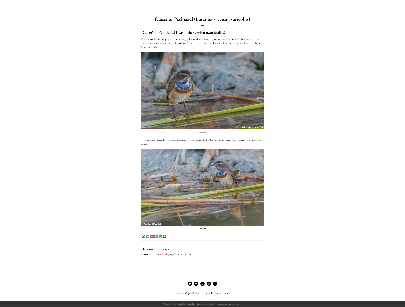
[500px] (209, 284)
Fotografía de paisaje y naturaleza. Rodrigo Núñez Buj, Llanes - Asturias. (13, 3)
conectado (163, 254)
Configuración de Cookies (228, 303)
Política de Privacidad (185, 303)
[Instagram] (202, 284)
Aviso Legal (168, 303)
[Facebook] (190, 284)
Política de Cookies (205, 303)
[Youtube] (196, 284)
